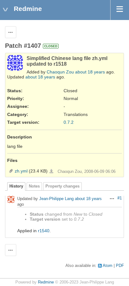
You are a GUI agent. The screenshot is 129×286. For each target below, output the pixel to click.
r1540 (43, 230)
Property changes (62, 186)
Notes (34, 186)
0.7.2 (69, 122)
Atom (107, 265)
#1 (119, 198)
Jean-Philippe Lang (56, 199)
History (16, 186)
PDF (120, 265)
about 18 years (90, 71)
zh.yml (21, 170)
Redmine (46, 282)
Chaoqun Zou (60, 71)
